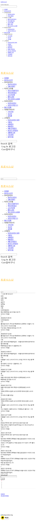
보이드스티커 (7, 11)
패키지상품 (7, 32)
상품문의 (10, 46)
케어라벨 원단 (11, 21)
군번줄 (9, 39)
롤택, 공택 (10, 24)
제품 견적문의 (11, 49)
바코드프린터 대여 (12, 42)
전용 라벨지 (11, 16)
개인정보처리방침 (5, 495)
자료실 (9, 44)
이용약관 (3, 494)
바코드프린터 (11, 29)
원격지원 (10, 56)
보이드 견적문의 (12, 51)
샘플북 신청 (11, 52)
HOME (6, 9)
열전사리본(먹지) (12, 19)
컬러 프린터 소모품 (12, 26)
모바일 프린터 (11, 14)
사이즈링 (10, 36)
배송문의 (10, 47)
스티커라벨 (10, 22)
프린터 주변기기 (12, 31)
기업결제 (10, 54)
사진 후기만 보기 (7, 294)
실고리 (9, 37)
